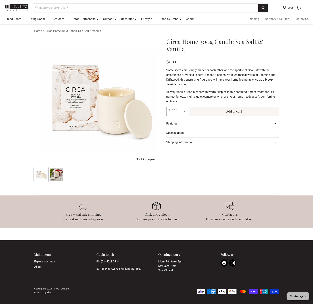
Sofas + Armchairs (84, 19)
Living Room (37, 19)
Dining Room (13, 19)
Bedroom (59, 19)
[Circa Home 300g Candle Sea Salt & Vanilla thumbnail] (41, 174)
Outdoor (108, 19)
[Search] (263, 8)
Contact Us (301, 19)
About (190, 19)
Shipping (253, 19)
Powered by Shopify (44, 292)
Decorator (127, 19)
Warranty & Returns (276, 19)
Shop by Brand (169, 19)
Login (291, 7)
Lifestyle (147, 19)
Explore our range (44, 261)
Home (38, 31)
